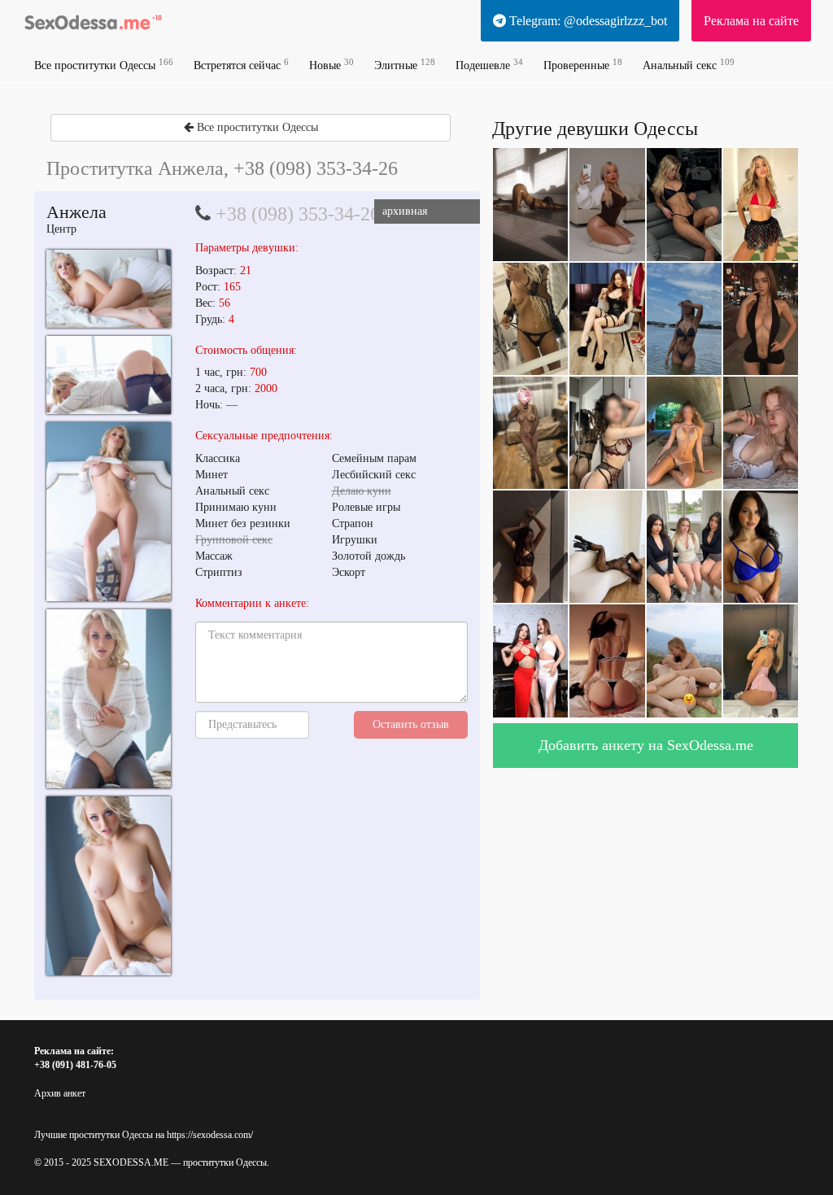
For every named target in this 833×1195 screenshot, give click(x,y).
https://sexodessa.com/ (210, 1134)
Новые (331, 65)
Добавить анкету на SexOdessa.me (646, 745)
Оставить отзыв (411, 724)
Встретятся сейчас (241, 65)
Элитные (404, 65)
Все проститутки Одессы (103, 65)
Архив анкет (59, 1093)
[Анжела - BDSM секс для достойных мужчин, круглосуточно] (108, 288)
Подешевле (489, 65)
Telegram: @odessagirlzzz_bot (586, 21)
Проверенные (582, 65)
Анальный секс (689, 65)
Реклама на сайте (751, 21)
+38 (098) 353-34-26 (298, 214)
